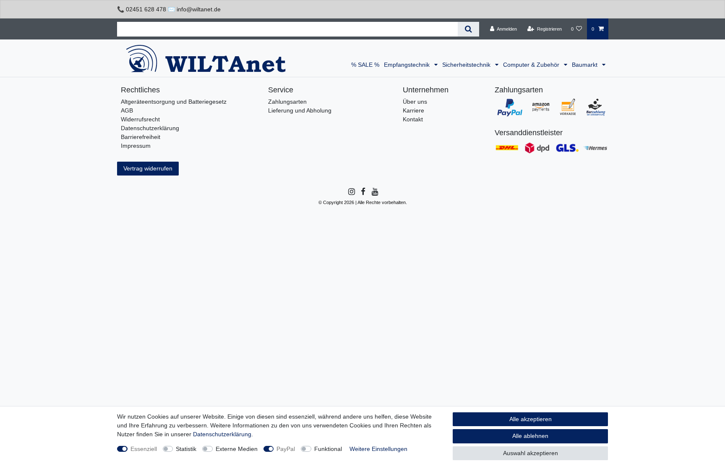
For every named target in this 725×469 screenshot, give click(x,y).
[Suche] (468, 29)
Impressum (136, 145)
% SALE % (365, 64)
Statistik (186, 448)
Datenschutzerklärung (150, 128)
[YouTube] (374, 192)
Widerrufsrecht (140, 119)
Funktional (328, 448)
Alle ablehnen (530, 435)
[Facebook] (362, 192)
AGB (127, 110)
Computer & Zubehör (532, 64)
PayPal (285, 448)
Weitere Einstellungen (378, 448)
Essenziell (143, 448)
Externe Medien (237, 448)
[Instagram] (351, 192)
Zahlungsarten (287, 101)
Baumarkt (585, 64)
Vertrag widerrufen (147, 168)
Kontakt (413, 119)
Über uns (415, 101)
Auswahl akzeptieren (530, 453)
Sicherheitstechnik (467, 64)
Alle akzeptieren (530, 419)
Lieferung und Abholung (299, 110)
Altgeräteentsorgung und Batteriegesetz (174, 101)
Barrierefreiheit (140, 137)
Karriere (413, 110)
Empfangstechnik (407, 64)
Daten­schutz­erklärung (222, 434)
